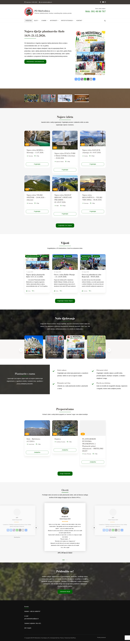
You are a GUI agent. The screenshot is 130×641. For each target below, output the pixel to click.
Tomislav (85, 291)
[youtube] (102, 1)
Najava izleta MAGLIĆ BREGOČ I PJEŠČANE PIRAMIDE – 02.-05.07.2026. (63, 198)
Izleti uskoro (61, 370)
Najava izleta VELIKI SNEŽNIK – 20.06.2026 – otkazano (36, 197)
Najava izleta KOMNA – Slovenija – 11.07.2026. (35, 151)
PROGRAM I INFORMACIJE (35, 61)
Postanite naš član (63, 383)
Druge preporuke (65, 473)
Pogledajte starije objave (65, 301)
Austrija (86, 156)
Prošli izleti (85, 258)
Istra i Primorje (87, 453)
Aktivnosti (53, 20)
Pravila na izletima (103, 383)
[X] (20, 530)
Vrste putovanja (67, 20)
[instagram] (105, 1)
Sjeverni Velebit (60, 161)
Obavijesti (44, 256)
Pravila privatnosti (101, 637)
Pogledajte (37, 164)
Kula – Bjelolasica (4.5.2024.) (33, 440)
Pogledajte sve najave (65, 225)
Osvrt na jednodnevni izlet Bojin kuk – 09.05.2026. (91, 275)
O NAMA (43, 20)
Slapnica (57, 439)
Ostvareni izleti (102, 370)
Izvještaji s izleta (58, 256)
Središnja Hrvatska (60, 441)
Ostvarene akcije (65, 591)
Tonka (29, 291)
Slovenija (30, 156)
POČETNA (29, 20)
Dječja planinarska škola (32, 256)
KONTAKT (79, 20)
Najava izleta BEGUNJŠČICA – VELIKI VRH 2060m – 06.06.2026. (92, 197)
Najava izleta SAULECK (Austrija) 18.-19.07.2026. (91, 151)
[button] (109, 350)
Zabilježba (37, 452)
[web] (100, 1)
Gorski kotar (31, 444)
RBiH (57, 205)
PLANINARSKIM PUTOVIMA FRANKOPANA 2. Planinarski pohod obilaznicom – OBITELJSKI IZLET (92, 445)
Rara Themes (60, 637)
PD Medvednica (42, 10)
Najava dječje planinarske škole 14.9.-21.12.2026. (35, 275)
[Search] (105, 21)
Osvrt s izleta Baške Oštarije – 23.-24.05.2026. (64, 275)
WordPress (73, 637)
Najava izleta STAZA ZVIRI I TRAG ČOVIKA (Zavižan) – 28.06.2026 (64, 155)
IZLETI (36, 20)
